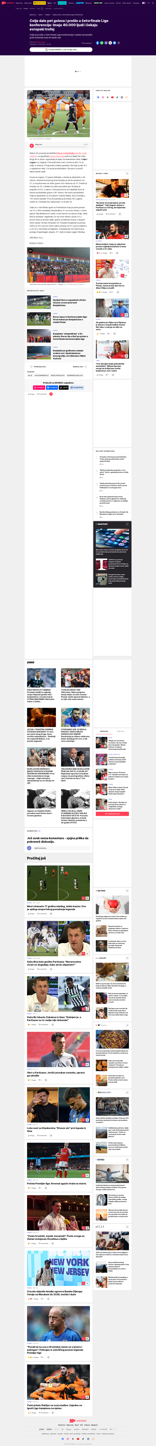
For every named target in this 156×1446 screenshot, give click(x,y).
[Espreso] (49, 1429)
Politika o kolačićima (88, 1434)
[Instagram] (103, 97)
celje (30, 375)
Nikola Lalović (40, 42)
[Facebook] (98, 97)
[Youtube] (112, 97)
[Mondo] (8, 3)
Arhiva (98, 1434)
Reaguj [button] (32, 394)
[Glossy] (68, 1429)
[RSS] (126, 97)
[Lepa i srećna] (76, 1429)
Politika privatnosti (108, 1434)
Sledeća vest (78, 367)
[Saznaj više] (127, 524)
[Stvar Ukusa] (113, 1429)
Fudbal (47, 15)
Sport (41, 15)
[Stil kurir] (62, 1429)
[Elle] (56, 1429)
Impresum (53, 1434)
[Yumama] (103, 1429)
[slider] (35, 280)
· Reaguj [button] (104, 253)
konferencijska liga (75, 375)
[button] (86, 43)
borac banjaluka (58, 375)
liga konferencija (41, 375)
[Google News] (121, 97)
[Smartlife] (85, 1429)
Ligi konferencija (57, 156)
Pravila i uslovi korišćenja (72, 1434)
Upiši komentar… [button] (40, 848)
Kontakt (60, 1434)
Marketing (45, 1434)
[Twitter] (107, 97)
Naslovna (33, 15)
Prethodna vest (40, 367)
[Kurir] (41, 1429)
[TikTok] (117, 97)
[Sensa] (93, 1429)
